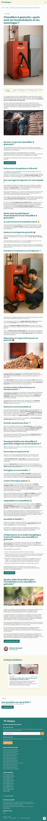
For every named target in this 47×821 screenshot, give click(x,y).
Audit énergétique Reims (8, 786)
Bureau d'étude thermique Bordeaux (10, 751)
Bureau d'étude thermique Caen (10, 752)
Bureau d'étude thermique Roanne (10, 765)
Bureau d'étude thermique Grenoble (10, 754)
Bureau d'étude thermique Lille (9, 755)
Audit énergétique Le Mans (8, 780)
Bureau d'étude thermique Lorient (10, 757)
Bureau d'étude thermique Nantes (10, 759)
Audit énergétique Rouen (8, 789)
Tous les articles (6, 808)
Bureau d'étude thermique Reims (10, 764)
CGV (18, 818)
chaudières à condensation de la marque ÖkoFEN (15, 174)
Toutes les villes (6, 791)
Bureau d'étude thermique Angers (10, 749)
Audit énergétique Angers (8, 774)
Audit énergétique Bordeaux (9, 776)
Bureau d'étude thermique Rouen (10, 767)
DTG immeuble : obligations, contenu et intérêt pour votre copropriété (18, 806)
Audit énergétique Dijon (8, 779)
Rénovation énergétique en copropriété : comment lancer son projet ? (18, 802)
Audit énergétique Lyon (8, 782)
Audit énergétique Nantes (8, 783)
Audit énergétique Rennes (8, 787)
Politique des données (25, 818)
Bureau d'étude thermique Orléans (10, 761)
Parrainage (5, 818)
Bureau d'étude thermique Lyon (9, 758)
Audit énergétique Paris (8, 785)
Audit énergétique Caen (8, 777)
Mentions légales (12, 818)
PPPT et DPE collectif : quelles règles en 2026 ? (13, 804)
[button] (45, 2)
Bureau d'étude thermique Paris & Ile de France (13, 762)
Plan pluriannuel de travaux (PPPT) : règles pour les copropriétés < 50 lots (19, 803)
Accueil (3, 7)
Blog (7, 7)
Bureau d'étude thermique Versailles (10, 768)
